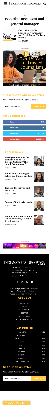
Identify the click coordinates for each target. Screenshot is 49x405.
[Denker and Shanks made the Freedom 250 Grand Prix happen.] (39, 220)
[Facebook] (17, 282)
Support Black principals (18, 202)
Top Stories (7, 40)
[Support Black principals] (39, 206)
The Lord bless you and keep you (17, 189)
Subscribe (38, 106)
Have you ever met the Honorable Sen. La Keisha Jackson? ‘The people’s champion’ (17, 161)
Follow (41, 128)
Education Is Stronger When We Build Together (18, 174)
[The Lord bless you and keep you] (39, 191)
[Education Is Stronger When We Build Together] (39, 177)
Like (42, 122)
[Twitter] (27, 282)
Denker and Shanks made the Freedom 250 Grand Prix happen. (18, 218)
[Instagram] (22, 282)
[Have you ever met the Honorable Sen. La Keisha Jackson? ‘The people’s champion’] (39, 161)
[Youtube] (31, 282)
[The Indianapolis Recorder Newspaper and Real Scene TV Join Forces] (9, 34)
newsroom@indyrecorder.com (24, 272)
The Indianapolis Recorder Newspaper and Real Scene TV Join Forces (31, 34)
